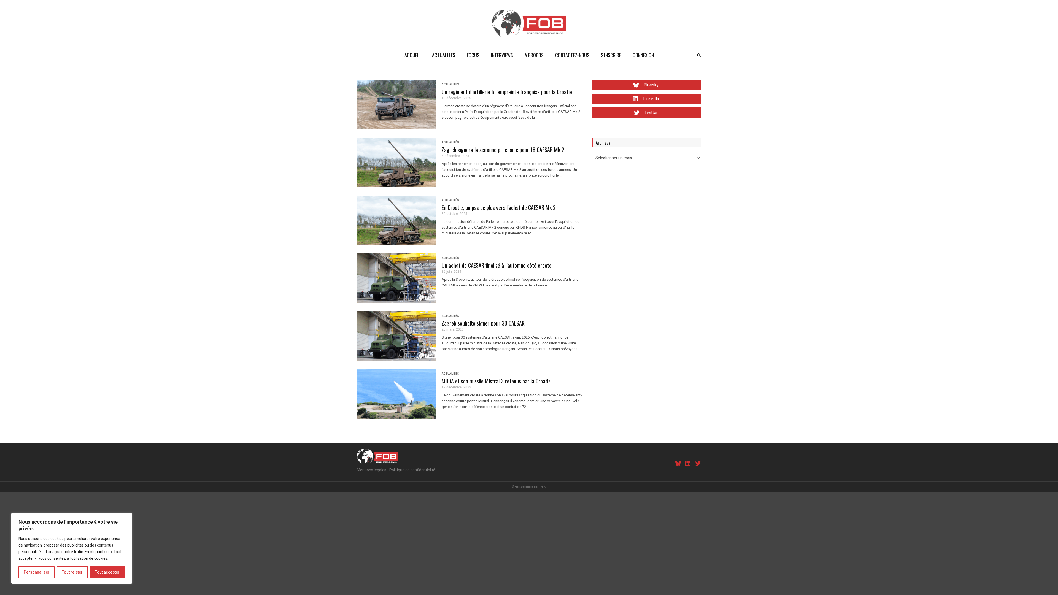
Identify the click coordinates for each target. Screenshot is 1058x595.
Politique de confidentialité (412, 470)
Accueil (412, 55)
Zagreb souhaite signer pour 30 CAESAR (483, 323)
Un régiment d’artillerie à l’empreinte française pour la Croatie (507, 91)
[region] (71, 548)
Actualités (443, 55)
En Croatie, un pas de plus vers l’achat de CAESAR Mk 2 (499, 207)
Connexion (643, 55)
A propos (534, 55)
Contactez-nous (572, 55)
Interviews (502, 55)
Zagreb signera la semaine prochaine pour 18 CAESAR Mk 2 (503, 149)
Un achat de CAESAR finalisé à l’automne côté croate (497, 265)
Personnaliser (37, 572)
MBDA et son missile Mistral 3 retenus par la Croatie (496, 381)
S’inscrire (611, 55)
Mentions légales (371, 470)
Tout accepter (107, 572)
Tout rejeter (72, 572)
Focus (473, 55)
